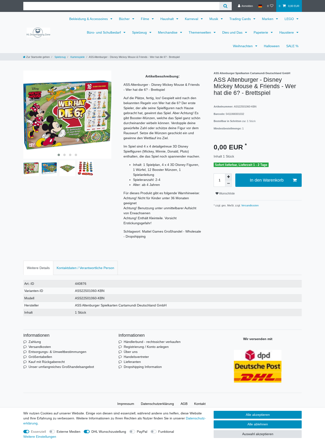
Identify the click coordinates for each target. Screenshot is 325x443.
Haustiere (287, 32)
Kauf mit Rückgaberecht (47, 362)
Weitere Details (38, 268)
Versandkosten (250, 205)
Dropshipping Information (143, 367)
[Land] (260, 6)
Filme (145, 19)
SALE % (292, 46)
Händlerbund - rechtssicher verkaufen (152, 342)
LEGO (290, 19)
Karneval (192, 19)
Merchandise (168, 32)
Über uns (131, 352)
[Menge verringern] (228, 183)
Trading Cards (240, 19)
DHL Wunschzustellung (108, 431)
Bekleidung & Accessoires (89, 19)
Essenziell (38, 431)
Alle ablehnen (257, 424)
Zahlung (35, 342)
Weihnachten (243, 46)
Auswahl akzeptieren (257, 434)
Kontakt (200, 404)
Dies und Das (232, 32)
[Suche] (225, 6)
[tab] (38, 268)
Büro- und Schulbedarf (104, 32)
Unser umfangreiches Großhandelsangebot (61, 367)
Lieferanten (132, 362)
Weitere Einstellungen (39, 436)
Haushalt (167, 19)
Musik (214, 19)
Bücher (125, 19)
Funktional (166, 431)
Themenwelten (200, 32)
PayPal (142, 431)
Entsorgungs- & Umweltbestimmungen (57, 352)
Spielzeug (140, 32)
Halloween (272, 46)
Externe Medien (68, 431)
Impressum (125, 404)
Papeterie (261, 32)
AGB (184, 404)
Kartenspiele (77, 57)
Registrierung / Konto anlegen (146, 347)
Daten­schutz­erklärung (157, 404)
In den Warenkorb (267, 180)
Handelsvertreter (136, 357)
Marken (268, 19)
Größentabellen (40, 357)
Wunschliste (226, 193)
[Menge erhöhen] (228, 176)
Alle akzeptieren (258, 415)
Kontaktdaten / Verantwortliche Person (85, 268)
